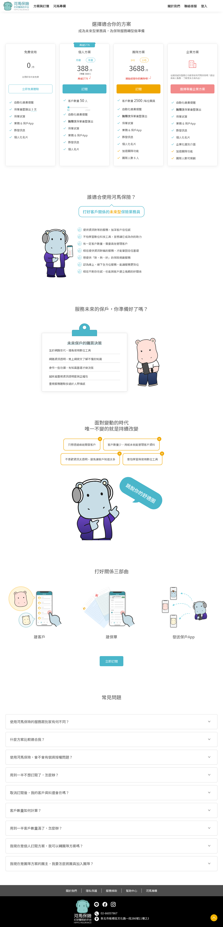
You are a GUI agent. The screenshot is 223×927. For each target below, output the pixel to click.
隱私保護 (91, 891)
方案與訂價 (41, 6)
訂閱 (84, 89)
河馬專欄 (59, 6)
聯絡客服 (190, 6)
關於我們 (174, 6)
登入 (204, 6)
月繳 (78, 60)
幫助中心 (131, 891)
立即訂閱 (111, 661)
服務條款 (111, 891)
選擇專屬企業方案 (192, 89)
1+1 (133, 60)
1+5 (144, 60)
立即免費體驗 (30, 89)
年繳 (90, 60)
